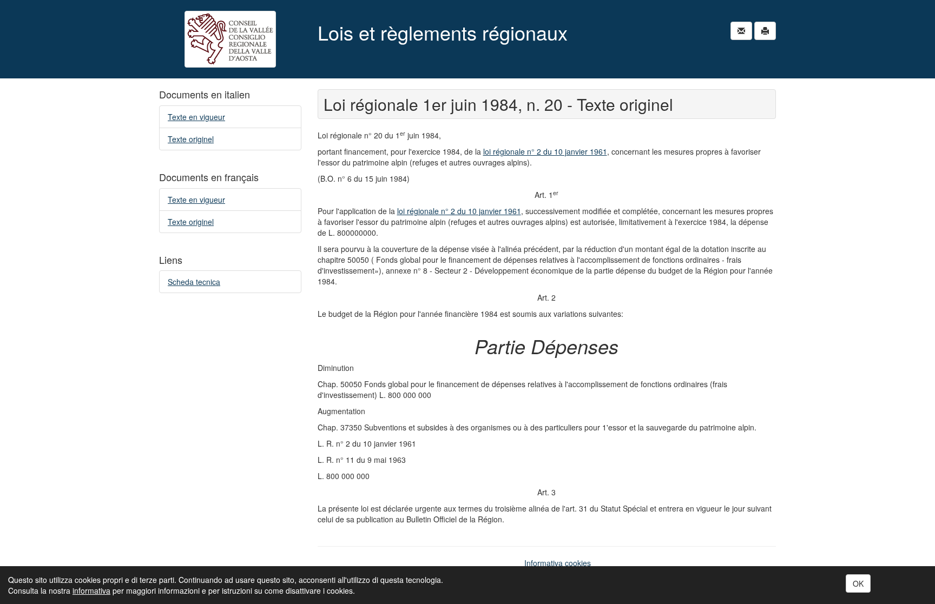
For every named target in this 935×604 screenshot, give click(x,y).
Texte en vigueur (196, 116)
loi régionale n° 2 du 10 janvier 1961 (545, 151)
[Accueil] (230, 39)
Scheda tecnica (194, 281)
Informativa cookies (557, 562)
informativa (91, 590)
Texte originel (191, 139)
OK (858, 583)
